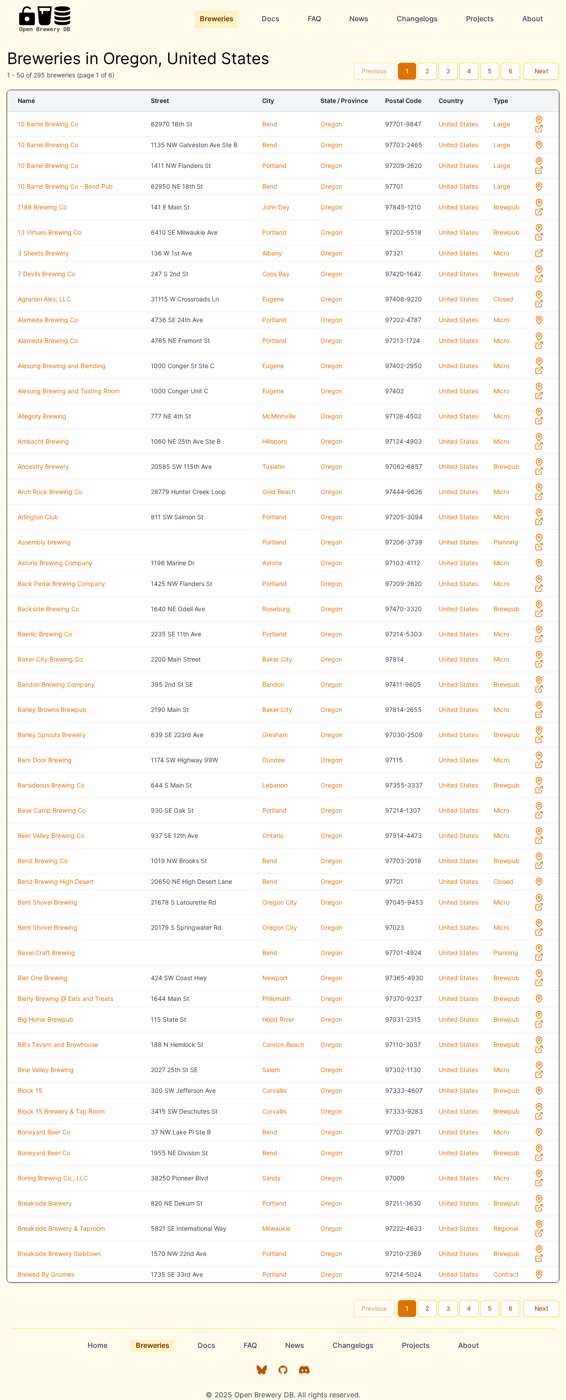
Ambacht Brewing (43, 441)
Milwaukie (276, 1228)
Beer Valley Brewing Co (51, 835)
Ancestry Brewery (43, 466)
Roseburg (276, 608)
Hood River (278, 1019)
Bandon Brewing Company (56, 684)
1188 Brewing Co (42, 207)
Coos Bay (276, 274)
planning (505, 542)
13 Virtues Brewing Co (49, 232)
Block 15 (30, 1090)
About (532, 18)
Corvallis (274, 1090)
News (358, 18)
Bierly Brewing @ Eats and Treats (65, 998)
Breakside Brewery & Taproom (61, 1228)
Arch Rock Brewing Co (50, 491)
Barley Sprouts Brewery (52, 734)
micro (501, 253)
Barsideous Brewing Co (51, 785)
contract (506, 1274)
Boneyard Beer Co (44, 1132)
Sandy (271, 1178)
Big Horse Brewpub (45, 1019)
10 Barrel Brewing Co (48, 124)
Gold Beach (278, 491)
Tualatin (273, 466)
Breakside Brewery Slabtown (59, 1253)
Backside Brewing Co (48, 608)
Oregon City (279, 902)
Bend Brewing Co (43, 860)
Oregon (331, 124)
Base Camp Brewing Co (52, 810)
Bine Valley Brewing (46, 1069)
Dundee (273, 760)
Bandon (273, 684)
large (501, 124)
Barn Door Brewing (45, 760)
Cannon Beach (283, 1044)
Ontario (272, 835)
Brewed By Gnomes (46, 1274)
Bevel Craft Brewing (46, 952)
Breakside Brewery (45, 1203)
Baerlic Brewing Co (45, 634)
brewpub (506, 207)
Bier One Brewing (43, 978)
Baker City (277, 659)
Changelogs (417, 18)
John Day (276, 207)
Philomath (276, 998)
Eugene (273, 299)
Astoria (272, 563)
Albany (272, 253)
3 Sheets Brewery (43, 253)
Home (97, 1345)
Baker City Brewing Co (50, 659)
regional (505, 1228)
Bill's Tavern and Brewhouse (58, 1044)
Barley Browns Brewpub (52, 709)
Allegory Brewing (42, 416)
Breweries (216, 18)
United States (458, 124)
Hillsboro (274, 441)
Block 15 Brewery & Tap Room (61, 1111)
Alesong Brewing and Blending (62, 365)
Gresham (275, 734)
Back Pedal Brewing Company (61, 583)
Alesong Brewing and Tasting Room (69, 391)
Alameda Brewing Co (48, 319)
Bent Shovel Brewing (47, 902)
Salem (271, 1069)
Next (541, 71)
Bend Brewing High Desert (56, 881)
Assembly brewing (44, 542)
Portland (274, 165)
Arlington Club (38, 517)
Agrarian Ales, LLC (44, 299)
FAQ (314, 18)
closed (503, 299)
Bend (269, 124)
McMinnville (279, 416)
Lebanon (274, 785)
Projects (480, 18)
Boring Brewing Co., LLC (53, 1178)
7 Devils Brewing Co (46, 274)
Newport (274, 978)
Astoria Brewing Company (55, 563)
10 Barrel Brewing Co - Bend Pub (65, 186)
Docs (270, 18)
